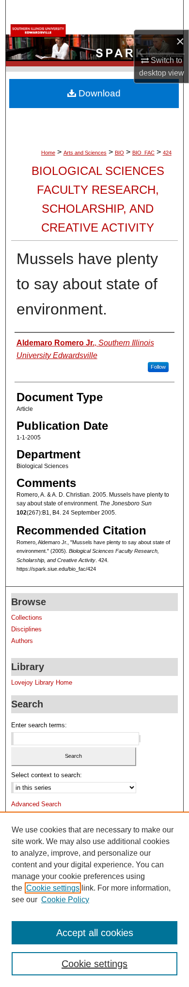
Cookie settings (52, 888)
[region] (94, 899)
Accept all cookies (94, 932)
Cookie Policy (65, 899)
